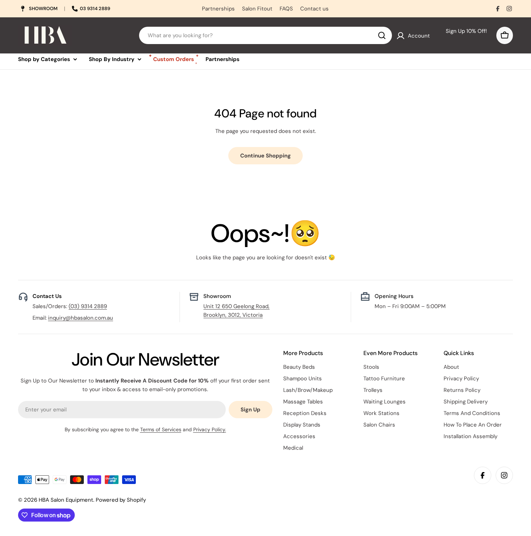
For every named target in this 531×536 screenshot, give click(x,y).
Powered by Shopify (121, 499)
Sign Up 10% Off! (463, 35)
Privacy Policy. (209, 429)
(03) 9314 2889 (88, 306)
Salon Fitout (257, 8)
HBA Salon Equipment (66, 499)
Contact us (314, 8)
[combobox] (265, 35)
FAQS (286, 8)
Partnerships (218, 8)
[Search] (381, 35)
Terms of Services (160, 429)
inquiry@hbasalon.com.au (80, 317)
